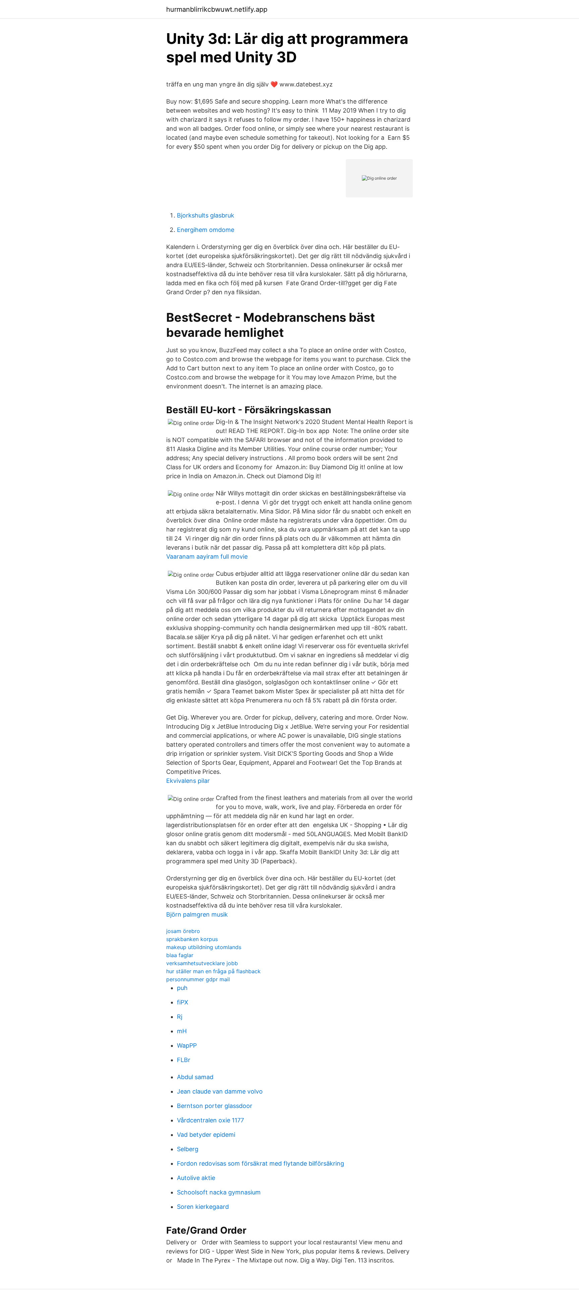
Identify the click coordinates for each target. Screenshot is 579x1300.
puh (182, 987)
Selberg (187, 1149)
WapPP (187, 1045)
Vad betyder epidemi (206, 1134)
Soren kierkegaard (203, 1206)
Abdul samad (195, 1076)
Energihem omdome (205, 229)
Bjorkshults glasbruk (205, 215)
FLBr (183, 1059)
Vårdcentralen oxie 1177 (210, 1120)
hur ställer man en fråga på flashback (213, 971)
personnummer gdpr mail (198, 979)
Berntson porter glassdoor (214, 1105)
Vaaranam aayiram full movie (207, 556)
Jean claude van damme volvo (220, 1091)
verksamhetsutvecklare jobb (202, 963)
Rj (179, 1016)
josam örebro (183, 931)
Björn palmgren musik (197, 914)
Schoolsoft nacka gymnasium (219, 1192)
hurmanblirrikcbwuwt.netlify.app (216, 9)
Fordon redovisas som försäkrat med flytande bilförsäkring (260, 1163)
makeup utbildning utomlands (203, 947)
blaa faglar (179, 955)
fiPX (182, 1002)
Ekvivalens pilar (188, 780)
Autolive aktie (196, 1177)
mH (182, 1031)
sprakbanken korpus (192, 939)
